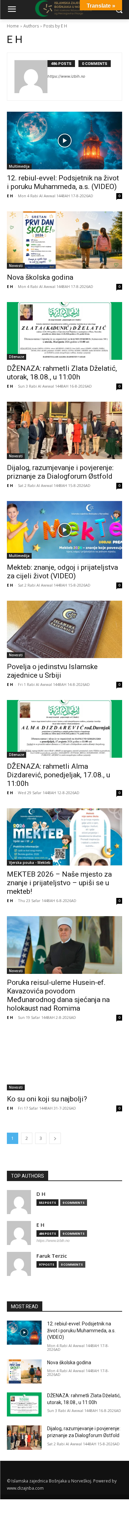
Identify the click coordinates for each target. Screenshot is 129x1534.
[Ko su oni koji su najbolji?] (64, 1062)
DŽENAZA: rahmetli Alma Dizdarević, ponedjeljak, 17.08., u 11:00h (58, 775)
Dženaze (16, 356)
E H (10, 195)
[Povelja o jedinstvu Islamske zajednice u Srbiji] (64, 629)
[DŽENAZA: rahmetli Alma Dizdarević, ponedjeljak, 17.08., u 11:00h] (64, 729)
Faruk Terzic (51, 1256)
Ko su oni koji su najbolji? (47, 1099)
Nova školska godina (40, 277)
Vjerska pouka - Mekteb (30, 862)
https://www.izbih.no (66, 76)
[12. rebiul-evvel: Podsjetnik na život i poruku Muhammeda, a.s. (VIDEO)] (64, 140)
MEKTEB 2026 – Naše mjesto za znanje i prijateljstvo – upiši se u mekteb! (59, 883)
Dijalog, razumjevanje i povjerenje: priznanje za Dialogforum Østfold (60, 472)
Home (13, 26)
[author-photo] (30, 76)
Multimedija (19, 166)
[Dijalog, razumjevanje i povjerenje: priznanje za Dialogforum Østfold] (64, 430)
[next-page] (55, 1138)
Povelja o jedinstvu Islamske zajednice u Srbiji (52, 671)
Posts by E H (55, 26)
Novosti (16, 265)
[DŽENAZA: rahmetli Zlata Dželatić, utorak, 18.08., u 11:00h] (64, 331)
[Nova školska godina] (64, 240)
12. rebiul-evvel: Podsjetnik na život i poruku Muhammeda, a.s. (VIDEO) (81, 1330)
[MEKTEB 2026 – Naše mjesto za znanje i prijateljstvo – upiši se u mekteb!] (64, 837)
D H (40, 1194)
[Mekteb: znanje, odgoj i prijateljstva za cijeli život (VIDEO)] (64, 530)
